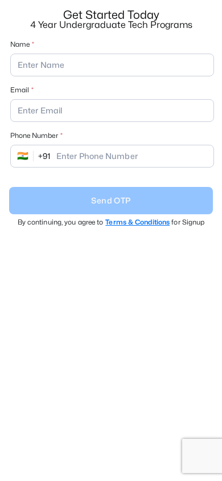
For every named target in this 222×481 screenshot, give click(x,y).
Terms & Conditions (137, 222)
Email (19, 89)
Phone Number (34, 135)
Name (20, 44)
